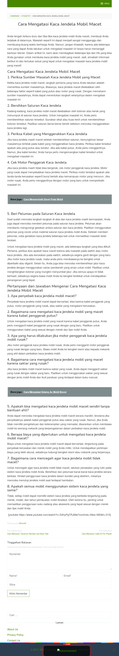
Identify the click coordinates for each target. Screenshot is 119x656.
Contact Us (13, 640)
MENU (107, 3)
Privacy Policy (15, 635)
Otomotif (22, 523)
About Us (12, 629)
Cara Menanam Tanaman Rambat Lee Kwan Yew (27, 532)
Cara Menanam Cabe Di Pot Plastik (97, 532)
